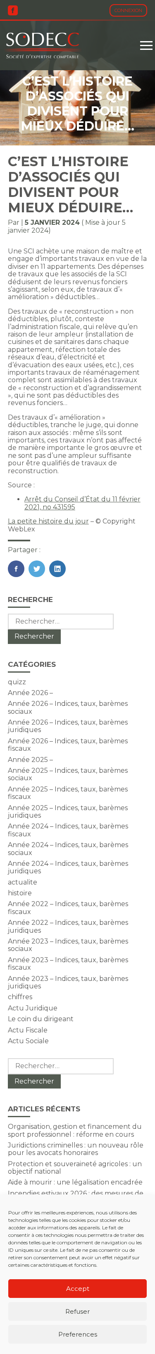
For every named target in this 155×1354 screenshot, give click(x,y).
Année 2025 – (30, 760)
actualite (22, 882)
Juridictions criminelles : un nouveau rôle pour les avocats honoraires (75, 1149)
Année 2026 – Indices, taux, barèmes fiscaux (68, 744)
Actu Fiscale (28, 1030)
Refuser (77, 1311)
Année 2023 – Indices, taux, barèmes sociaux (68, 945)
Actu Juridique (32, 1008)
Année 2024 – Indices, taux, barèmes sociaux (68, 848)
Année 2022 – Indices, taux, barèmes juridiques (68, 926)
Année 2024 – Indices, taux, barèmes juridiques (68, 867)
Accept (77, 1289)
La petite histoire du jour (48, 521)
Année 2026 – (30, 693)
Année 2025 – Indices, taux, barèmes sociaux (68, 774)
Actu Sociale (28, 1041)
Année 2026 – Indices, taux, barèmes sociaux (68, 707)
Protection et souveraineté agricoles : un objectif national (75, 1167)
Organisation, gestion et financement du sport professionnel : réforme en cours (75, 1130)
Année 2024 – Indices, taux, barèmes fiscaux (68, 830)
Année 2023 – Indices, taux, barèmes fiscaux (68, 963)
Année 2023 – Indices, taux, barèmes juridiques (68, 982)
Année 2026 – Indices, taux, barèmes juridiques (68, 726)
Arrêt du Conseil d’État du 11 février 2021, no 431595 (82, 503)
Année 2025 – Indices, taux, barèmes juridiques (68, 811)
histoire (20, 893)
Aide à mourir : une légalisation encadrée (75, 1182)
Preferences (77, 1334)
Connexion (128, 10)
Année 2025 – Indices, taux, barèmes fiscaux (68, 793)
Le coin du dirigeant (41, 1019)
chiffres (20, 997)
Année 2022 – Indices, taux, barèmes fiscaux (68, 907)
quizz (17, 682)
